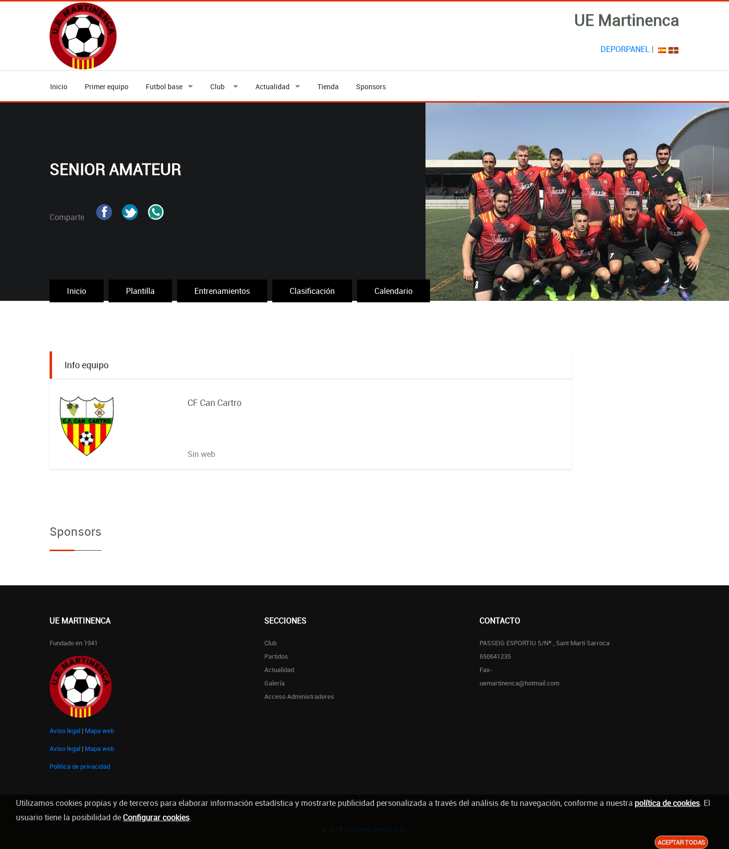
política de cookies (667, 802)
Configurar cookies (156, 817)
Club (219, 86)
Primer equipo (106, 86)
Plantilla (140, 290)
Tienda (328, 86)
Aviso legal (65, 730)
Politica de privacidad (80, 766)
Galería (274, 683)
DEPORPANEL (625, 49)
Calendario (393, 290)
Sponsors (371, 86)
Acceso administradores (299, 696)
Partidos (276, 656)
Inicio (58, 86)
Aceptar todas (681, 842)
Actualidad (272, 86)
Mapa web (99, 730)
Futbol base (164, 86)
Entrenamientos (222, 290)
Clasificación (312, 290)
